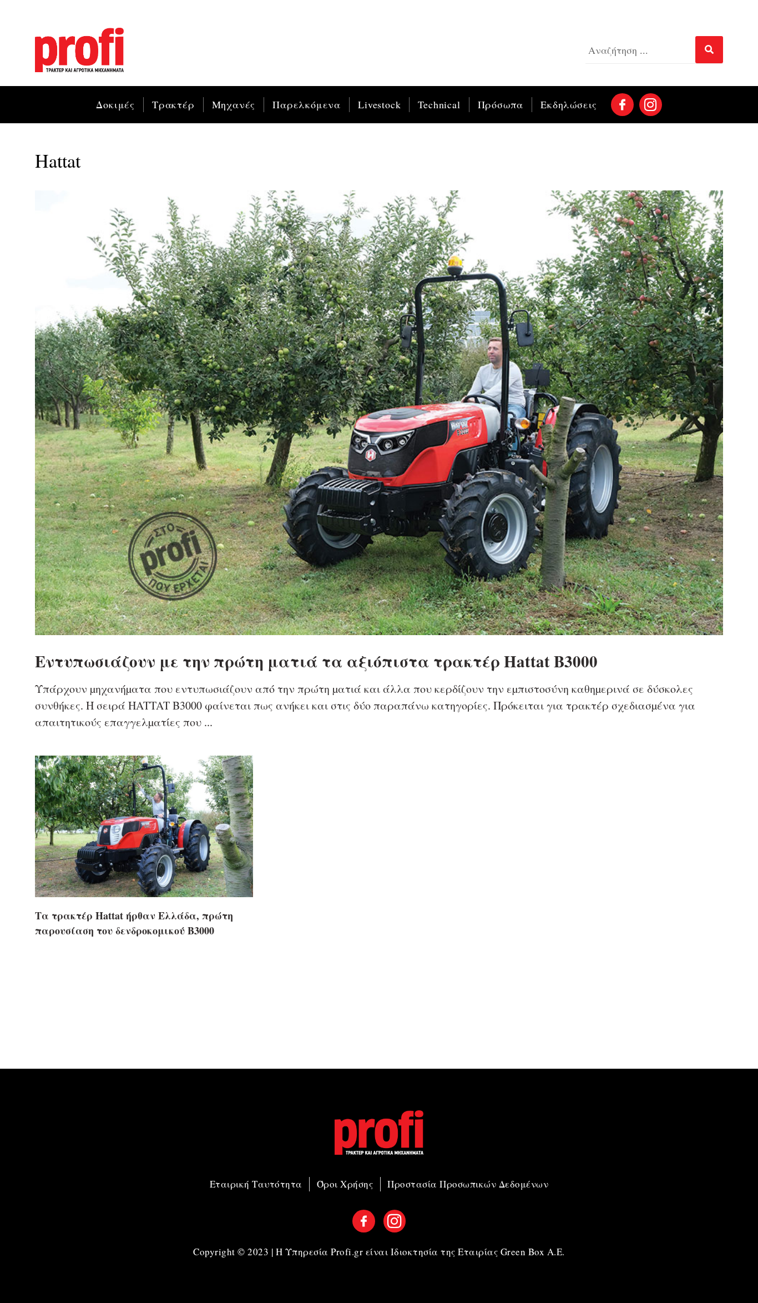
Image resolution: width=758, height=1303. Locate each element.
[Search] (709, 49)
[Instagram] (650, 104)
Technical (439, 104)
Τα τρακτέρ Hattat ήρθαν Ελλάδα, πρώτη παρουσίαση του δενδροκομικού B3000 (134, 923)
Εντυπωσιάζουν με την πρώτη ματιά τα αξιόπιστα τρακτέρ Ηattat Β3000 (316, 661)
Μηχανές (234, 104)
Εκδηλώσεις (568, 104)
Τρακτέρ (173, 104)
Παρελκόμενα (306, 104)
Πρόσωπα (501, 104)
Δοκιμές (115, 104)
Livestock (379, 104)
